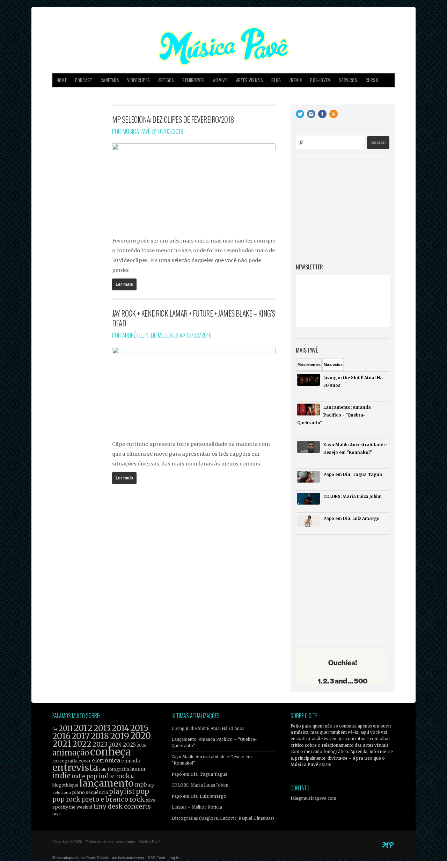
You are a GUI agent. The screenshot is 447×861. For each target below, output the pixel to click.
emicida (130, 761)
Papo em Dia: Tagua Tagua (199, 774)
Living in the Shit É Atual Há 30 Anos (207, 728)
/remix (295, 80)
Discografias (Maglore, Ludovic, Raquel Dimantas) (222, 818)
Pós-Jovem (320, 80)
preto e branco (105, 799)
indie (61, 775)
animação (70, 753)
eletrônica (106, 760)
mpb (141, 784)
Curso (372, 80)
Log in (174, 858)
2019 (119, 735)
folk (103, 769)
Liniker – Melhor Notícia (196, 807)
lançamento (106, 783)
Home (62, 80)
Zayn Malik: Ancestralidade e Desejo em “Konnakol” (211, 760)
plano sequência (90, 792)
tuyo (56, 813)
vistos (333, 364)
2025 (129, 744)
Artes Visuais (249, 80)
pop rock (66, 799)
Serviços (348, 80)
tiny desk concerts (122, 806)
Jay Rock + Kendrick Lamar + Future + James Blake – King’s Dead (193, 318)
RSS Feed (156, 858)
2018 (100, 736)
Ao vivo (220, 80)
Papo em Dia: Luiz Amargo (198, 796)
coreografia (65, 761)
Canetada (110, 80)
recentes (309, 364)
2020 (140, 735)
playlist (122, 792)
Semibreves (193, 80)
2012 (83, 728)
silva (150, 800)
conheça (110, 751)
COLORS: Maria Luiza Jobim (199, 785)
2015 (139, 728)
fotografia (118, 769)
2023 (100, 744)
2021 (61, 743)
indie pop (84, 776)
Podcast (83, 80)
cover (85, 761)
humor (138, 769)
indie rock (114, 776)
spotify (60, 807)
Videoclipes (138, 80)
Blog (276, 80)
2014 (120, 728)
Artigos (166, 80)
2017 (81, 736)
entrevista (75, 767)
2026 (141, 745)
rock (137, 799)
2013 (102, 728)
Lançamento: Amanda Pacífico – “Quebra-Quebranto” (214, 742)
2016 (61, 736)
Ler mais (124, 284)
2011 (66, 728)
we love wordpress (128, 858)
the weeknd (80, 807)
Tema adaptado (65, 858)
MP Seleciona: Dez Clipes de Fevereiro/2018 (173, 119)
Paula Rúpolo (97, 858)
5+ (55, 729)
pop (142, 791)
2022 (81, 744)
